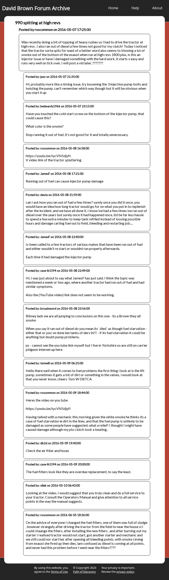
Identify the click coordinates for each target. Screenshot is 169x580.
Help (135, 8)
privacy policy (125, 572)
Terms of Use (59, 572)
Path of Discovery (84, 572)
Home (113, 8)
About (157, 8)
